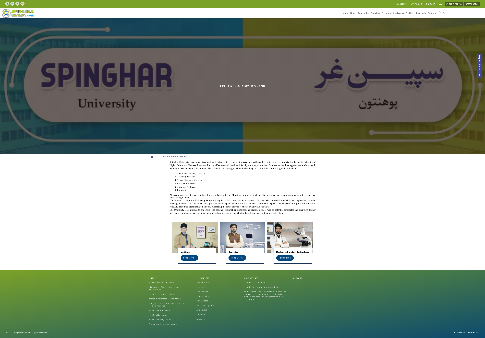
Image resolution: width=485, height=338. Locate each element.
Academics (363, 13)
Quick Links (401, 4)
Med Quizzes (202, 301)
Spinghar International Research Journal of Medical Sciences (168, 304)
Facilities (410, 13)
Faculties (375, 13)
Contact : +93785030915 (254, 282)
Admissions (398, 13)
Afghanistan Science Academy (163, 324)
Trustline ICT (466, 332)
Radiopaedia (202, 292)
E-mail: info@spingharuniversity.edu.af (261, 287)
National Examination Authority (162, 294)
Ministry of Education (158, 315)
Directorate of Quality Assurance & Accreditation (164, 288)
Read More (188, 257)
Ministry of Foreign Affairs (160, 319)
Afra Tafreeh (202, 310)
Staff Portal (472, 4)
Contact (430, 4)
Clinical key (201, 314)
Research (421, 13)
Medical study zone (205, 305)
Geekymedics (203, 296)
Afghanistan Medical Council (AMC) (165, 299)
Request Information (479, 66)
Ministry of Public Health (159, 310)
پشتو (440, 4)
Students (386, 13)
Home (345, 13)
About (353, 13)
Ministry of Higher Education (161, 282)
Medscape (201, 287)
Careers (432, 13)
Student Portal (454, 4)
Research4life (203, 282)
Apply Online (416, 4)
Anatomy (201, 319)
